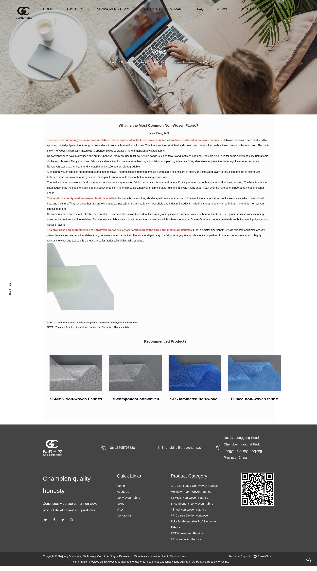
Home (48, 9)
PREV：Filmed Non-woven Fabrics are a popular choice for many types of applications (92, 322)
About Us (75, 9)
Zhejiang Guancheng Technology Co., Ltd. (82, 556)
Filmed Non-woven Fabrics (188, 509)
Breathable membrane (163, 9)
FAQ (200, 9)
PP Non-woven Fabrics (186, 539)
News (222, 9)
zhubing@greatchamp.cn (184, 447)
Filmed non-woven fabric (254, 399)
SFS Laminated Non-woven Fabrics (194, 485)
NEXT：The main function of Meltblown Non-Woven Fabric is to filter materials (88, 327)
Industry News (139, 62)
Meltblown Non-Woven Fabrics (191, 491)
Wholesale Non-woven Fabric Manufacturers (160, 556)
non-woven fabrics (98, 140)
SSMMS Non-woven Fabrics (76, 399)
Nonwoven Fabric (113, 9)
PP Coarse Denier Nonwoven (190, 515)
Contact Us (251, 9)
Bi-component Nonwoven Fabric (192, 503)
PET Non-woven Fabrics (187, 533)
